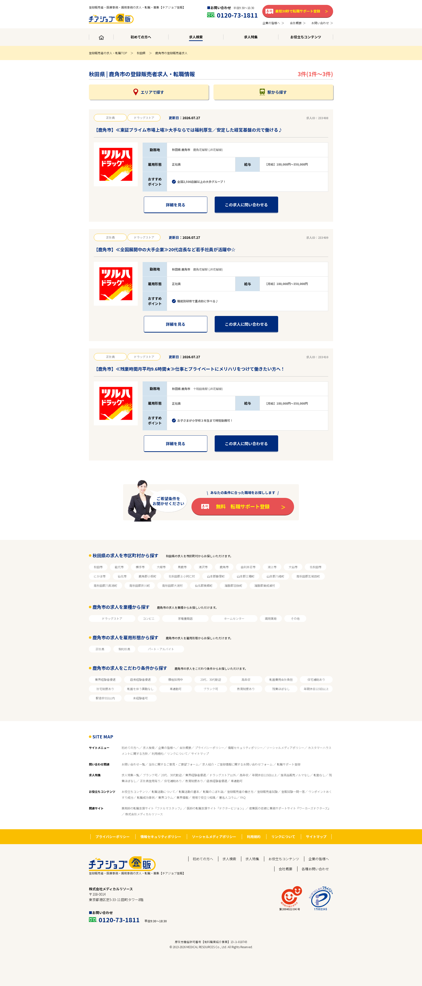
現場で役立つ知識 (203, 797)
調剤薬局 (271, 618)
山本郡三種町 (245, 576)
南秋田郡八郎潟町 (105, 585)
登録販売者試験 (267, 791)
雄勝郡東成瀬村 (264, 585)
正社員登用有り (150, 781)
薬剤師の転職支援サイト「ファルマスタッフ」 (152, 808)
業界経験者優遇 (105, 679)
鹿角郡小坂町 (147, 576)
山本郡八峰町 (275, 576)
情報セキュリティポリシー (245, 747)
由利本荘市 (248, 567)
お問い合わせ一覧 (133, 764)
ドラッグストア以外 (223, 775)
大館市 (161, 567)
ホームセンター (234, 618)
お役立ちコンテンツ (135, 791)
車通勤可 (175, 689)
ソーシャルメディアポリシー (285, 747)
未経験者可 (140, 698)
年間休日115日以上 (316, 689)
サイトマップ (200, 753)
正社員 (99, 649)
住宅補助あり (316, 679)
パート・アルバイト (161, 649)
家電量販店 (185, 618)
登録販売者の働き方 (240, 791)
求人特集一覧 (130, 775)
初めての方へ (130, 747)
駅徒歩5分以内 (105, 698)
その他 (295, 618)
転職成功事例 (146, 797)
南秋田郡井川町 (139, 585)
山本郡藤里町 (216, 576)
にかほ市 (100, 576)
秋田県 (141, 53)
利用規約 (157, 753)
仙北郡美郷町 (203, 585)
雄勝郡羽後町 (233, 585)
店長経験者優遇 (140, 679)
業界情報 (182, 797)
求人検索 (149, 747)
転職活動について (163, 791)
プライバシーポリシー (209, 747)
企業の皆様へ (167, 747)
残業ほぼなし (281, 689)
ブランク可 (210, 689)
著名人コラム (228, 797)
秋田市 (98, 567)
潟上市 (272, 567)
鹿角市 (224, 567)
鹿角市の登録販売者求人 (171, 53)
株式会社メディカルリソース (144, 814)
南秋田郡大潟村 (172, 585)
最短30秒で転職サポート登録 (297, 11)
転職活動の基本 (189, 791)
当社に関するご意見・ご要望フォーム (174, 764)
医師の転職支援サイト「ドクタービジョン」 (216, 808)
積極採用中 (175, 679)
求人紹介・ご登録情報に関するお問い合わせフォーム (237, 764)
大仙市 (293, 567)
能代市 (119, 567)
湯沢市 (203, 567)
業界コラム (165, 797)
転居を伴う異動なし (140, 689)
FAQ (243, 797)
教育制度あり (246, 689)
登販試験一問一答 (293, 791)
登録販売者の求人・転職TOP (108, 53)
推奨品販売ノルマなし (295, 775)
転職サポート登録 (288, 764)
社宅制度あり (105, 689)
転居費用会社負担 (281, 679)
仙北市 (122, 576)
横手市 (140, 567)
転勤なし (319, 775)
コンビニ (149, 618)
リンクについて (177, 753)
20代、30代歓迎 (210, 679)
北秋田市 (315, 567)
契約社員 (124, 649)
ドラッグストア (112, 618)
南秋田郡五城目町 (308, 576)
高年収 (246, 679)
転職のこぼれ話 (213, 791)
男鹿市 (182, 567)
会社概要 (185, 747)
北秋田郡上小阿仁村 (182, 576)
